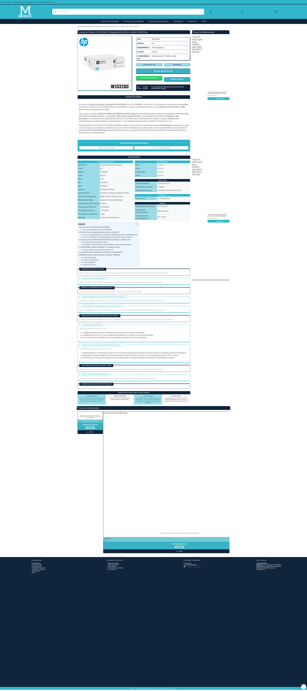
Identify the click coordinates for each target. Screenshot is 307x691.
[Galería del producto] (105, 63)
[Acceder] (256, 12)
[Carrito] (210, 12)
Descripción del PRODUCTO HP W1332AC (95, 227)
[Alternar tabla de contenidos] (136, 224)
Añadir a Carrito (220, 98)
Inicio (79, 26)
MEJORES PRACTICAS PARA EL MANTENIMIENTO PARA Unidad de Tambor (107, 245)
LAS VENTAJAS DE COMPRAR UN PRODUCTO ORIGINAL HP (101, 252)
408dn (165, 86)
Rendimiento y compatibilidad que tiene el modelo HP (99, 232)
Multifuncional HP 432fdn (177, 86)
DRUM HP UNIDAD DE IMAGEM (102, 104)
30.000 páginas (158, 86)
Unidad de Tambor (156, 88)
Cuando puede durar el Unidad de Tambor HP (98, 250)
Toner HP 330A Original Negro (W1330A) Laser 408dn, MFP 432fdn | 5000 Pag (217, 92)
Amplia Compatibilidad (91, 260)
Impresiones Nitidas (89, 257)
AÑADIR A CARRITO (176, 79)
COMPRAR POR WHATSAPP (149, 78)
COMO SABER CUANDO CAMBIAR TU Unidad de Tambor (100, 247)
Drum (94, 26)
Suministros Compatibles (134, 21)
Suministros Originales (110, 21)
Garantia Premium (90, 265)
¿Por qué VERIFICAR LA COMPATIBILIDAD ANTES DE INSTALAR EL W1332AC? (108, 237)
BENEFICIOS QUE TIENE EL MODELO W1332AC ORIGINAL (100, 255)
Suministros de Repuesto (159, 21)
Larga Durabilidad (89, 262)
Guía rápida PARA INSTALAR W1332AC (95, 242)
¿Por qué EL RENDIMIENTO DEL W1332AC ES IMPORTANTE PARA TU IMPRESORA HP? (110, 235)
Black (168, 86)
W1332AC (163, 88)
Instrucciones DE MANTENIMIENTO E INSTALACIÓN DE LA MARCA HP (105, 240)
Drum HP (98, 26)
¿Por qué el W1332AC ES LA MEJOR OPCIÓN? (97, 230)
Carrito (91, 432)
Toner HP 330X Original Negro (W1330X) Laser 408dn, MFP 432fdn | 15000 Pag (217, 215)
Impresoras (178, 21)
